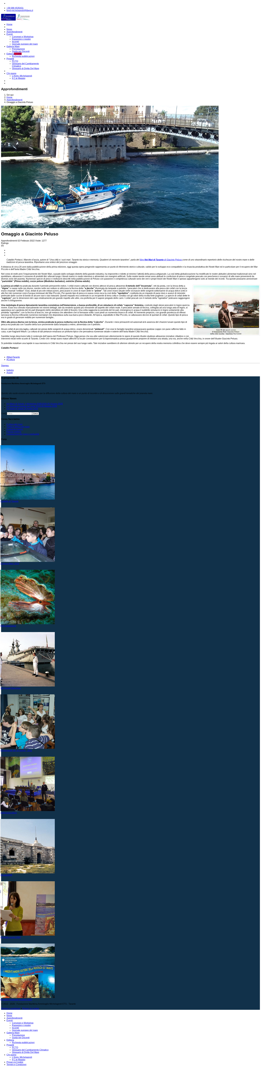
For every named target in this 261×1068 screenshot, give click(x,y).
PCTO (15, 61)
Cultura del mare (15, 424)
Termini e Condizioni (16, 1064)
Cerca (4, 413)
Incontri (15, 41)
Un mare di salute (22, 409)
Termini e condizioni (10, 1008)
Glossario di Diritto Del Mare (25, 68)
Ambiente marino (15, 429)
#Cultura (11, 359)
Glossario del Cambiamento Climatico (30, 1050)
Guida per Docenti (20, 51)
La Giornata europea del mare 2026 (32, 406)
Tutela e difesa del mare (18, 427)
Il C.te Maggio (18, 78)
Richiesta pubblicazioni (23, 56)
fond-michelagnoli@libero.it (20, 10)
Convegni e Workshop (22, 37)
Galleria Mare (13, 46)
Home (9, 24)
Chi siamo (11, 73)
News (9, 29)
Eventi (10, 34)
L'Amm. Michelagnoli (22, 76)
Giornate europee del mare (25, 44)
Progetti (10, 59)
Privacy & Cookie (30, 1008)
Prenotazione (18, 49)
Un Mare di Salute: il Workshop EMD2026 (35, 404)
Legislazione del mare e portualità (23, 434)
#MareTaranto (13, 357)
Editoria (14, 54)
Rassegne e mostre (21, 39)
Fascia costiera (14, 431)
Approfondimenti (14, 32)
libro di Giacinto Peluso (161, 260)
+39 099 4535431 (15, 8)
